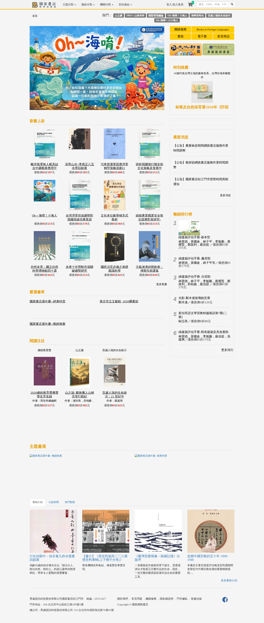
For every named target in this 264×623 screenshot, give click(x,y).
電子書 (202, 36)
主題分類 (68, 4)
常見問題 (136, 598)
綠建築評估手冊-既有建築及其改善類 (203, 332)
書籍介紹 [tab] (38, 502)
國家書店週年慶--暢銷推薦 (47, 324)
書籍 (180, 36)
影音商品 (223, 36)
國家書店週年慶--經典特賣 (47, 301)
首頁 (34, 16)
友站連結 (124, 4)
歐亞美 (183, 321)
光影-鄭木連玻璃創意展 (194, 298)
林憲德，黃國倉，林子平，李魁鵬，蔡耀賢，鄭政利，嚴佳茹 (204, 243)
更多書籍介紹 (229, 580)
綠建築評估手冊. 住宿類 (194, 276)
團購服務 (180, 29)
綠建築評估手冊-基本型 (194, 237)
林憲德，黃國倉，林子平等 (197, 263)
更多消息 (225, 195)
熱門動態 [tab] (70, 502)
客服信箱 (196, 598)
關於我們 (122, 598)
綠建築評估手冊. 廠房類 (194, 258)
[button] (40, 70)
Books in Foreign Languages (213, 29)
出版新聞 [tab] (54, 502)
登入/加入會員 (174, 4)
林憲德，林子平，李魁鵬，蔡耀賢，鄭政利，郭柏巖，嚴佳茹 (204, 282)
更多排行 (227, 350)
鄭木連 (183, 302)
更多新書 (161, 284)
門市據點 (182, 598)
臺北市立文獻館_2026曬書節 (119, 301)
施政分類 (87, 4)
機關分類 (106, 4)
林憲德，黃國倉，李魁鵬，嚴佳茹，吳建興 (204, 338)
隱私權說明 (166, 598)
